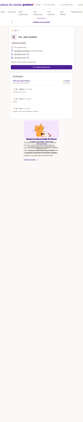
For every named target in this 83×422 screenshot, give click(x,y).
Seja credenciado (38, 13)
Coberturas (12, 12)
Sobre (3, 12)
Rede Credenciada (23, 13)
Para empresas (51, 13)
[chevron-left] (12, 22)
